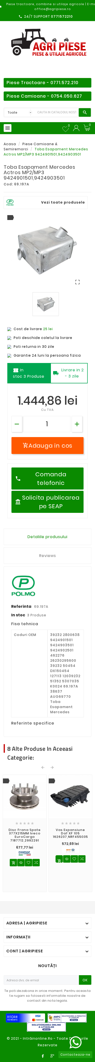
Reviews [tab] (47, 555)
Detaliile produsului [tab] (47, 537)
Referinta (21, 606)
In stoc (18, 615)
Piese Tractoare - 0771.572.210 (42, 83)
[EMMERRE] (25, 853)
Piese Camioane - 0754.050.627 (44, 96)
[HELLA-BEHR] (70, 849)
